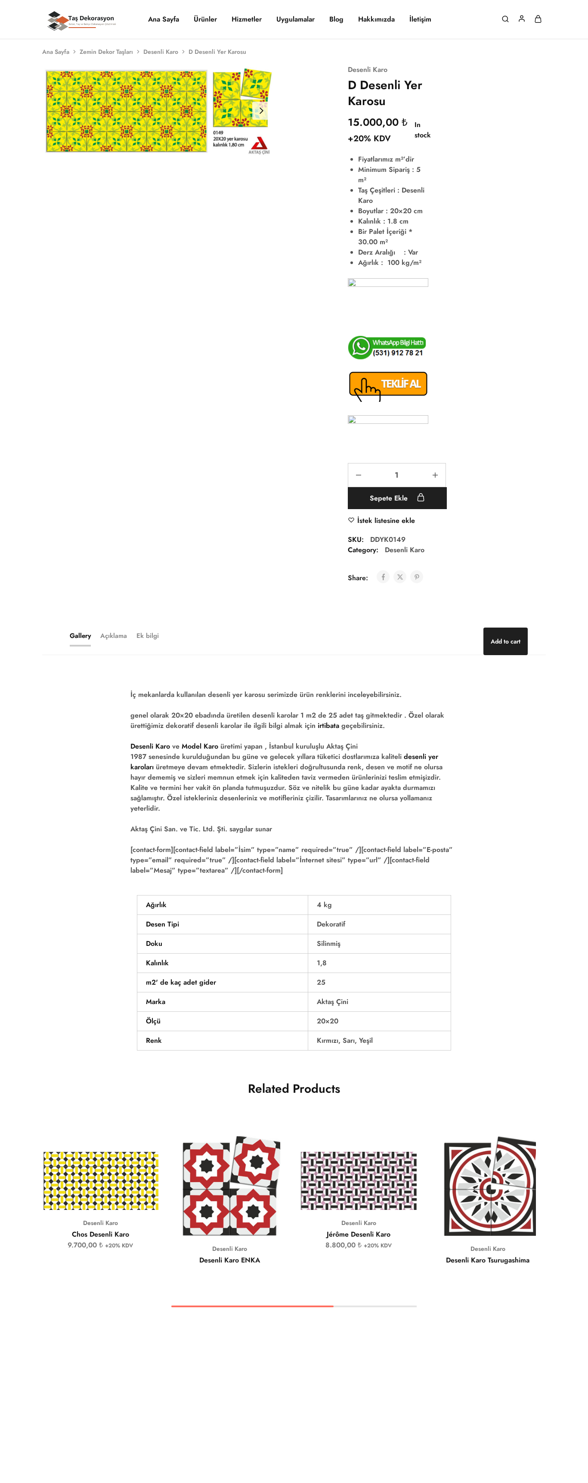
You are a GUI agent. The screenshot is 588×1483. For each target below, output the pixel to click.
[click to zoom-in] (158, 111)
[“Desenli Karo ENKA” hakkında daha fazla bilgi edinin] (218, 1222)
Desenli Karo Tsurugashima (487, 1260)
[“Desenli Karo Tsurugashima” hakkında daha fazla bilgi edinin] (477, 1222)
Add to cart (505, 641)
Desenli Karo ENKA (229, 1260)
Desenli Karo (160, 51)
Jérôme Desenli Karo (358, 1234)
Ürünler (205, 19)
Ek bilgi (147, 635)
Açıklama (113, 635)
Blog (336, 19)
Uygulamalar (295, 19)
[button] (89, 1197)
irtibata (328, 726)
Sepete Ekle (390, 498)
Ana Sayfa (163, 19)
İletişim (420, 19)
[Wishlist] (145, 1164)
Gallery (80, 635)
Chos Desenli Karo (100, 1234)
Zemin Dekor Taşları (106, 51)
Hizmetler (247, 19)
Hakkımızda (376, 19)
